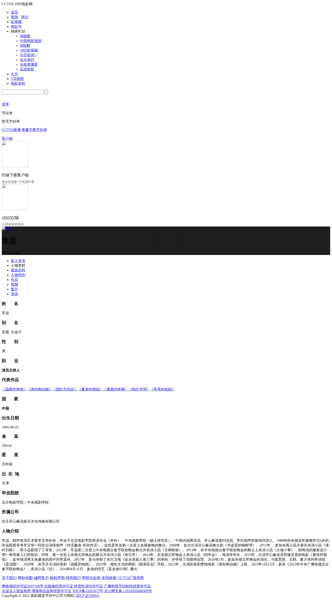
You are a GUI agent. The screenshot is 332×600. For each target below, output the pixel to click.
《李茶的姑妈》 (162, 389)
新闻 (14, 17)
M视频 (25, 36)
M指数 (25, 45)
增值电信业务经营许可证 (51, 591)
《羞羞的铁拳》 (115, 389)
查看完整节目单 (34, 130)
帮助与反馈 (91, 578)
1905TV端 (10, 217)
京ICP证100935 (87, 596)
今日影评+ (28, 55)
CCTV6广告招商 (131, 578)
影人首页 (18, 261)
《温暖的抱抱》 (14, 389)
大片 (14, 74)
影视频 (16, 22)
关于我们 (9, 578)
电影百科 (18, 83)
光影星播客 (29, 64)
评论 (24, 17)
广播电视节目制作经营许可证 (127, 586)
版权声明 (57, 578)
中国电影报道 (31, 41)
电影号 (16, 26)
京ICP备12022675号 (87, 591)
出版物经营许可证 (58, 586)
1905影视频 (29, 50)
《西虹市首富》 (65, 389)
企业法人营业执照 (16, 591)
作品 (14, 280)
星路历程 (18, 270)
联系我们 (73, 578)
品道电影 (27, 69)
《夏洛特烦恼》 (90, 389)
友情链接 (109, 578)
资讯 (14, 294)
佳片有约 (27, 60)
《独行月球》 (139, 389)
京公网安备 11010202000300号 (128, 591)
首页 (14, 12)
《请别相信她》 (39, 389)
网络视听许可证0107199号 (22, 586)
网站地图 (25, 578)
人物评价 (18, 275)
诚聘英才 (41, 578)
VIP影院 (17, 79)
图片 (14, 289)
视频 (14, 284)
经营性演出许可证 (88, 586)
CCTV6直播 (11, 130)
